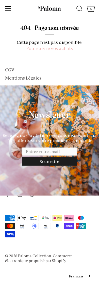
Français (76, 276)
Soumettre (49, 161)
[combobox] (80, 276)
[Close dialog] (92, 92)
